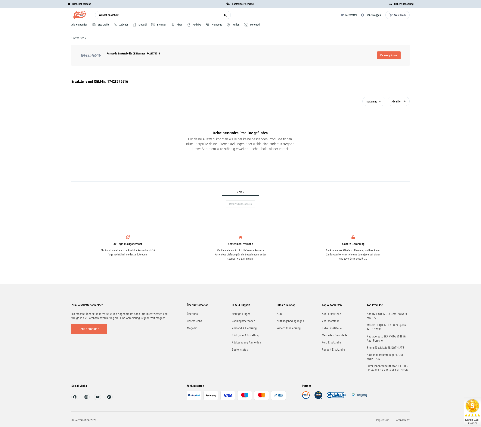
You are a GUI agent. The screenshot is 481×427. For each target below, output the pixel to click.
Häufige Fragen (241, 314)
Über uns (192, 314)
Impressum (382, 420)
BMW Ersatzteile (332, 328)
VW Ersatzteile (331, 321)
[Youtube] (97, 399)
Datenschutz (402, 420)
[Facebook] (74, 399)
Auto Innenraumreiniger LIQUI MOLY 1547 (385, 357)
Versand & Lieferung (244, 328)
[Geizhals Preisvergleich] (336, 398)
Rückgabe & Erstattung (245, 335)
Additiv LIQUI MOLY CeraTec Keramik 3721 (387, 316)
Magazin (192, 328)
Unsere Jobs (194, 321)
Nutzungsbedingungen (290, 321)
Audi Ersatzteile (331, 314)
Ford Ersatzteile (331, 342)
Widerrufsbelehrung (289, 328)
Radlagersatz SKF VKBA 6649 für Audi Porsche (387, 338)
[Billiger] (306, 398)
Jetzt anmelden (89, 329)
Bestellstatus (240, 349)
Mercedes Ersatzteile (334, 335)
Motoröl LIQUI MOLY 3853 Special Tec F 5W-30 (387, 327)
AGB (279, 314)
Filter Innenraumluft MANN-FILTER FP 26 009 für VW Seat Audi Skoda (387, 368)
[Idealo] (318, 398)
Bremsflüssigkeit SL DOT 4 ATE (385, 347)
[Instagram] (86, 399)
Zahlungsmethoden (243, 321)
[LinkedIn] (109, 399)
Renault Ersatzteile (333, 349)
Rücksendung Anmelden (246, 342)
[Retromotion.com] (79, 16)
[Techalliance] (359, 398)
